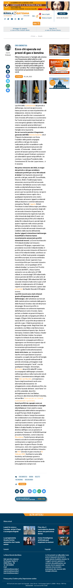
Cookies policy (17, 578)
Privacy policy (8, 578)
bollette (37, 476)
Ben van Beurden (25, 379)
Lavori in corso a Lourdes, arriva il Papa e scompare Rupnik (12, 529)
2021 (19, 452)
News (46, 14)
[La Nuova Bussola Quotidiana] (16, 14)
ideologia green (29, 479)
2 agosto (32, 204)
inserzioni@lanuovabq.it (11, 573)
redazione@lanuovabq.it (11, 569)
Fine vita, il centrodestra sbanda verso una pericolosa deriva (46, 530)
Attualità (40, 36)
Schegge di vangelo (20, 28)
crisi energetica (23, 476)
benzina (31, 476)
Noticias (47, 18)
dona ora (62, 14)
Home (33, 36)
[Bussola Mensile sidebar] (59, 66)
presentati (19, 289)
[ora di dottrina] (59, 83)
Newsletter (62, 18)
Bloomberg (19, 437)
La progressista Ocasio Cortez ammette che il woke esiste (12, 541)
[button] (36, 23)
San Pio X (53, 28)
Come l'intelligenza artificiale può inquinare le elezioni (46, 540)
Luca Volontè (8, 53)
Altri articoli (36, 514)
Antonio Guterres (35, 135)
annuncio (19, 369)
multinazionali (30, 105)
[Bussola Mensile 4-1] (59, 50)
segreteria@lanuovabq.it (11, 571)
